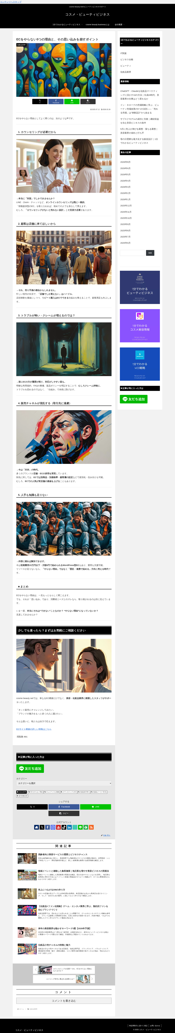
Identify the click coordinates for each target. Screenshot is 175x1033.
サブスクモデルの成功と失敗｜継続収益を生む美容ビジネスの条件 (139, 121)
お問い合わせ (155, 1026)
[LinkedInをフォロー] (69, 827)
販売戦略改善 (23, 796)
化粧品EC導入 (84, 792)
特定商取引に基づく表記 (138, 1026)
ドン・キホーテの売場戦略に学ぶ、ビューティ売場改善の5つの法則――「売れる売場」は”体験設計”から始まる (139, 109)
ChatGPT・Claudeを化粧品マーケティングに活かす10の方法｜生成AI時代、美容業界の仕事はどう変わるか (139, 95)
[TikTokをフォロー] (64, 827)
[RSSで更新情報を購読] (91, 827)
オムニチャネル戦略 (52, 792)
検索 (150, 253)
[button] (88, 101)
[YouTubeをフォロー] (58, 827)
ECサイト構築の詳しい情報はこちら (33, 729)
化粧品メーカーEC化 (100, 792)
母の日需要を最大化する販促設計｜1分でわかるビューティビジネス (139, 141)
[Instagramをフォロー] (53, 827)
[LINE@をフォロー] (80, 827)
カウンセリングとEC (69, 792)
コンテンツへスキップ (10, 2)
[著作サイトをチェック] (36, 827)
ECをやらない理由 (36, 792)
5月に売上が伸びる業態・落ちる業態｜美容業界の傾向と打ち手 (139, 131)
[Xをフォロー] (42, 827)
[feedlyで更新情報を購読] (85, 827)
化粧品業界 (22, 792)
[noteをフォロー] (74, 827)
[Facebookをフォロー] (47, 827)
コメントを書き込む (64, 1000)
